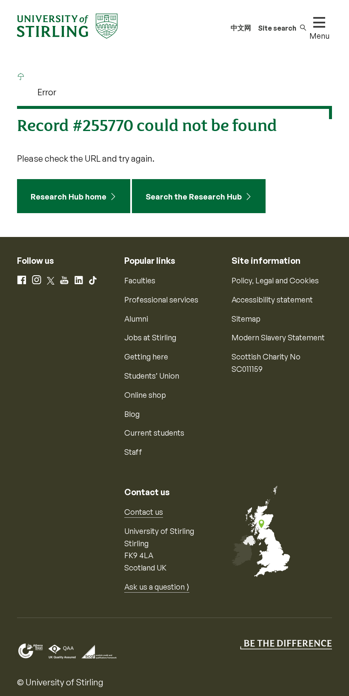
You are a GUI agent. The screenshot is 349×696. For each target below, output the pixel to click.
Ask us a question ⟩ (156, 586)
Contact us (143, 511)
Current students (154, 432)
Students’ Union (151, 375)
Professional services (161, 299)
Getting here (146, 356)
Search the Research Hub (194, 196)
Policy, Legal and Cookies (275, 280)
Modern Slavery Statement (278, 337)
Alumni (136, 318)
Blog (132, 414)
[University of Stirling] (67, 25)
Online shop (145, 394)
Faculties (139, 280)
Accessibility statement (272, 299)
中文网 (241, 27)
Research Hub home (68, 196)
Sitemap (246, 318)
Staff (133, 451)
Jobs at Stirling (150, 337)
